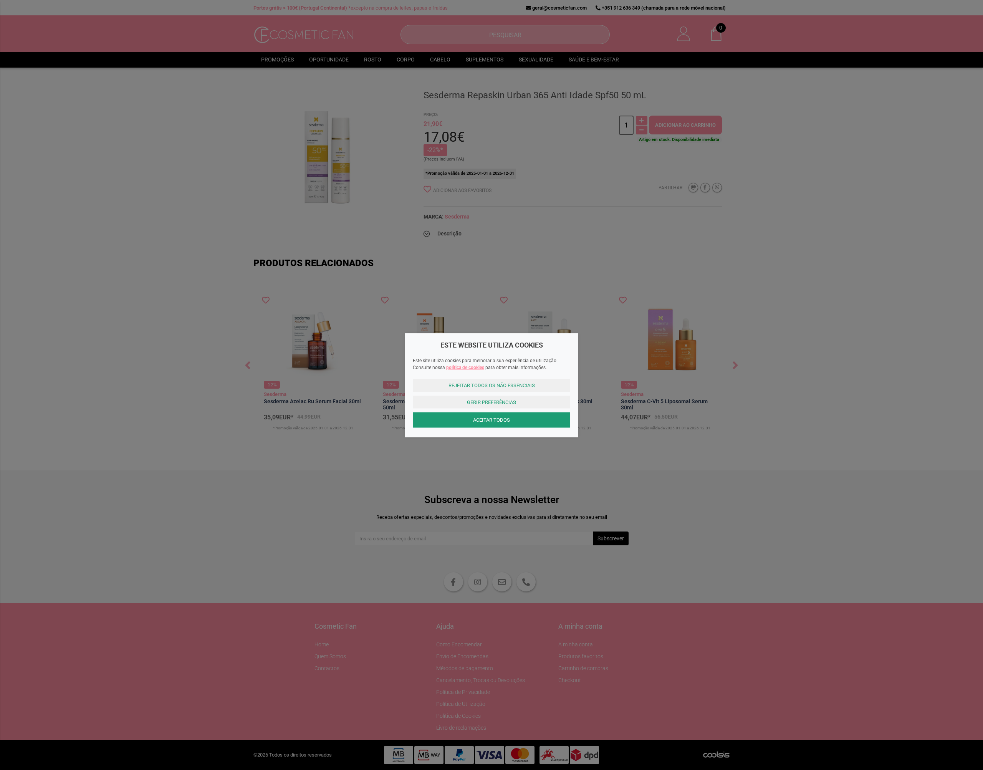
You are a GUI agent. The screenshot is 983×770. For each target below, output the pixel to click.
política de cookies (465, 367)
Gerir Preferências (491, 402)
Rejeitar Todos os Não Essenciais (491, 385)
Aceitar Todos (491, 420)
